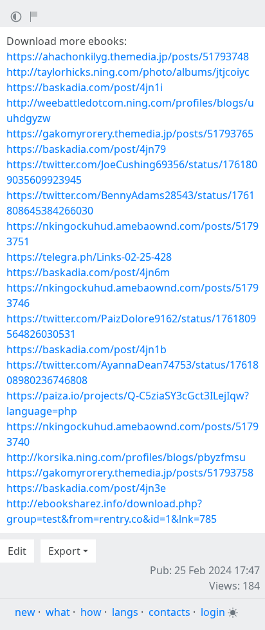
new (25, 612)
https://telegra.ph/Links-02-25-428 (89, 257)
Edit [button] (17, 551)
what (58, 612)
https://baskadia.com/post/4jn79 (86, 149)
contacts (169, 612)
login (213, 612)
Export (64, 551)
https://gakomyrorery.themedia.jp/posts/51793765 (129, 134)
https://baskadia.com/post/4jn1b (86, 349)
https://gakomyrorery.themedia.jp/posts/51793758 (129, 473)
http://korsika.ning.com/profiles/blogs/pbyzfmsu (126, 457)
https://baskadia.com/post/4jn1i (84, 87)
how (91, 612)
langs (125, 612)
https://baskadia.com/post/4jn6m (88, 272)
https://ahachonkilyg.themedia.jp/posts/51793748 (127, 56)
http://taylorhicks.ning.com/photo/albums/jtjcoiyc (128, 72)
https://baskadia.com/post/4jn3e (86, 488)
